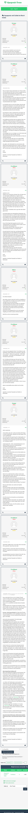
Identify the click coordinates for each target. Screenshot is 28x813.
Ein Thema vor (15, 754)
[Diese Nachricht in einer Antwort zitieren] (25, 59)
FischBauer (14, 64)
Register (16, 9)
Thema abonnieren (9, 782)
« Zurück (8, 762)
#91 (25, 47)
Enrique (14, 23)
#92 (25, 88)
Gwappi (14, 403)
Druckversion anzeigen (10, 781)
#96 (25, 427)
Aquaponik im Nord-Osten (6, 774)
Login (11, 9)
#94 (25, 294)
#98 (25, 593)
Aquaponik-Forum (14, 2)
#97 (25, 541)
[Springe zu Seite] (25, 763)
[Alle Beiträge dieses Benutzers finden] (3, 59)
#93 (25, 190)
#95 (25, 348)
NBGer (14, 270)
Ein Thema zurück (7, 754)
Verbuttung (16, 697)
